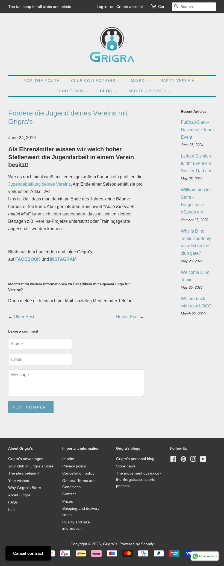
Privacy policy (74, 466)
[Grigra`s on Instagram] (193, 460)
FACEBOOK (27, 259)
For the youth (41, 80)
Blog (107, 91)
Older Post (24, 316)
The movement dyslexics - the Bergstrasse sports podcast (138, 479)
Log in (102, 6)
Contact (69, 494)
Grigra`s (110, 544)
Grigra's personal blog (135, 459)
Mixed (138, 80)
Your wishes (18, 481)
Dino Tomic (71, 91)
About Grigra (19, 495)
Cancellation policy (78, 473)
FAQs (13, 502)
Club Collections (94, 80)
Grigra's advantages (25, 459)
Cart (162, 6)
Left (11, 510)
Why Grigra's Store (24, 488)
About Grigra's (148, 91)
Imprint (68, 459)
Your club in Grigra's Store (31, 466)
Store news (125, 466)
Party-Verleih (178, 80)
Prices (67, 501)
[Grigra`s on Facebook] (173, 460)
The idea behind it (23, 473)
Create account (129, 6)
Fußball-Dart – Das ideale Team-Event (198, 129)
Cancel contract (28, 553)
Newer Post (127, 316)
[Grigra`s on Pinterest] (183, 460)
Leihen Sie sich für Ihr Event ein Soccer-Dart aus (196, 163)
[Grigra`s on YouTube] (203, 460)
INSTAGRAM (63, 259)
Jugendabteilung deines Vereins (39, 184)
